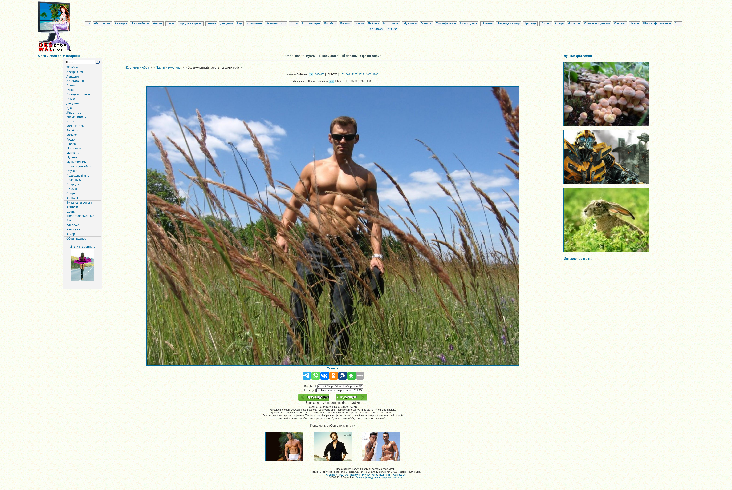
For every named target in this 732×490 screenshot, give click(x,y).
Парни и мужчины (168, 67)
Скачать (332, 368)
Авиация (121, 23)
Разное (392, 28)
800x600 (319, 74)
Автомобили (140, 23)
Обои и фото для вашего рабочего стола (379, 477)
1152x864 (344, 74)
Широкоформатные (657, 23)
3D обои (72, 67)
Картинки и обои (137, 67)
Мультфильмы (446, 23)
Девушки (226, 23)
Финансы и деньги (597, 23)
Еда (239, 23)
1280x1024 (358, 74)
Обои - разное (76, 238)
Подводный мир (508, 23)
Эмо (678, 23)
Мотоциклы (391, 23)
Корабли (330, 23)
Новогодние (468, 23)
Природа (530, 23)
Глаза (171, 23)
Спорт (559, 23)
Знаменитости (276, 23)
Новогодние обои (78, 166)
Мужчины (410, 23)
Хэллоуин (73, 229)
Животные (254, 23)
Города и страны (190, 23)
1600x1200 (372, 74)
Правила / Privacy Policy (364, 474)
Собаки (546, 23)
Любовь (373, 23)
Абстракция (102, 23)
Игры (294, 23)
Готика (211, 23)
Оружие (487, 23)
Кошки (359, 23)
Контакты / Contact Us (393, 474)
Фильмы (574, 23)
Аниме (157, 23)
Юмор (70, 234)
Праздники (74, 179)
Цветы (634, 23)
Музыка (426, 23)
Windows (376, 28)
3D (88, 23)
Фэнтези (620, 23)
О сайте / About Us (337, 474)
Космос (345, 23)
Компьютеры (311, 23)
